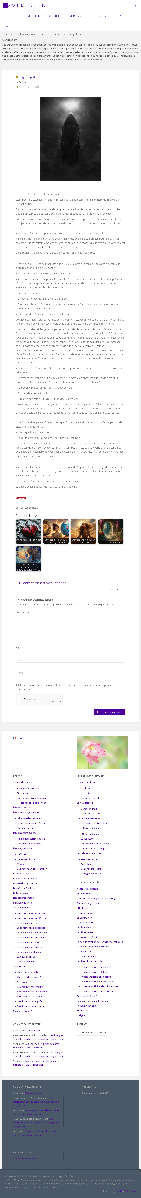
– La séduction (86, 838)
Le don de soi (84, 951)
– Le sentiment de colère (28, 923)
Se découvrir (19, 966)
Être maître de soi (22, 807)
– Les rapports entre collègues (95, 823)
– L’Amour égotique (25, 956)
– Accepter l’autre (88, 859)
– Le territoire (86, 793)
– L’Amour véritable (25, 961)
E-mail (20, 660)
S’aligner (81, 1015)
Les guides (31, 77)
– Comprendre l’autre (90, 868)
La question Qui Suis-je (25, 883)
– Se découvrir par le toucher (30, 1006)
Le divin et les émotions (89, 937)
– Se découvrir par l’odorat (29, 996)
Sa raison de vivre (22, 902)
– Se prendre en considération (31, 868)
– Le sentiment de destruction (31, 932)
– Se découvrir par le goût (28, 1001)
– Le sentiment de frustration (30, 937)
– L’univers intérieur (25, 828)
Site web (20, 672)
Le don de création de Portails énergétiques (100, 941)
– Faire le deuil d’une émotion (30, 797)
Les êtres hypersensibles (90, 961)
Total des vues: (90, 1093)
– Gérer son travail (88, 808)
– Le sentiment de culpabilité (30, 927)
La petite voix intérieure (25, 878)
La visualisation (85, 922)
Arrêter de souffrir (22, 782)
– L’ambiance (85, 788)
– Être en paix (22, 793)
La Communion (84, 917)
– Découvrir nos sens (26, 982)
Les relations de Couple (89, 828)
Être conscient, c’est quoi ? (27, 812)
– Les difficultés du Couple (92, 848)
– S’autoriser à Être (25, 859)
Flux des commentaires (25, 1158)
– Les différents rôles (90, 797)
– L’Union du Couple (89, 833)
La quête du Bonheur (24, 888)
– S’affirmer (21, 854)
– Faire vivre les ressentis (28, 818)
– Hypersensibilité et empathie (95, 976)
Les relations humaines (89, 853)
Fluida (118, 1191)
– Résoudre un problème (28, 843)
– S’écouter (21, 864)
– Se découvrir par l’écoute (29, 986)
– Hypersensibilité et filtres (93, 971)
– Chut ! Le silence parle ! (28, 977)
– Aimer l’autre (86, 864)
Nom (19, 647)
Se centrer (82, 1010)
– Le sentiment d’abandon (28, 951)
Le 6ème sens (84, 927)
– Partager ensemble (90, 873)
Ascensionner (84, 893)
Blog (21, 77)
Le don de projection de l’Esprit (93, 946)
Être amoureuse (33, 1030)
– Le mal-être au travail (91, 818)
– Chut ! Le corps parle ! (27, 972)
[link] (7, 26)
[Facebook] (136, 5)
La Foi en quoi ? (21, 873)
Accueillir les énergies (88, 888)
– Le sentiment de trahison (29, 947)
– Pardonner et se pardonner (30, 802)
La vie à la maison (86, 782)
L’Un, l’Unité (83, 908)
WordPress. (130, 1191)
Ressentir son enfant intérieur (93, 1000)
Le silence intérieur (87, 956)
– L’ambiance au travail (90, 813)
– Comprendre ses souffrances (31, 918)
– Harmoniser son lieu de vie (30, 838)
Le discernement (85, 932)
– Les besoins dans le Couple (94, 843)
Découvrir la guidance (88, 903)
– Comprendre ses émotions (30, 913)
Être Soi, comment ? (23, 848)
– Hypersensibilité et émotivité (95, 967)
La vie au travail (85, 802)
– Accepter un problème (27, 788)
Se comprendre (21, 907)
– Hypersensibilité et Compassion (96, 981)
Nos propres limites (23, 897)
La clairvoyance (85, 912)
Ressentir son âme (86, 1005)
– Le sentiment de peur (27, 942)
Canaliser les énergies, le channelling (96, 898)
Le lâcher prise (20, 892)
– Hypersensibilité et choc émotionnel (99, 986)
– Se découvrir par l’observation (31, 991)
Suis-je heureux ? (22, 1011)
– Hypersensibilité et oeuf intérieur (97, 991)
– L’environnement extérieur (30, 823)
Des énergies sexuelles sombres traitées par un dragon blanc (36, 1101)
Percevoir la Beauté (87, 996)
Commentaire (24, 612)
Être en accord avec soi (25, 832)
